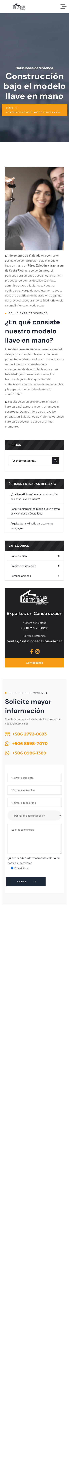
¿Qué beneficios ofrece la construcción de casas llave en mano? (34, 496)
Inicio (9, 108)
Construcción (35, 556)
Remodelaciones (35, 575)
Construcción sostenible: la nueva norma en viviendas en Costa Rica (35, 511)
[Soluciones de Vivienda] (19, 6)
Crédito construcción (35, 566)
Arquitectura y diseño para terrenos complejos (32, 526)
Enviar (22, 881)
